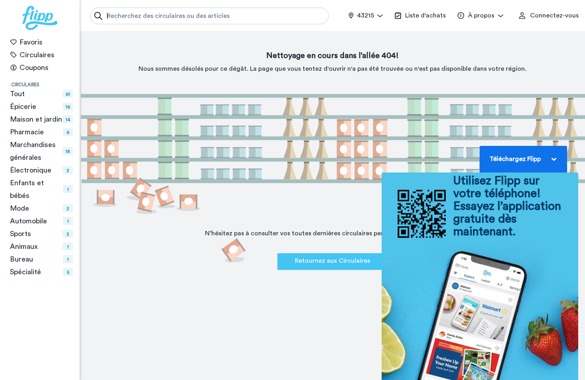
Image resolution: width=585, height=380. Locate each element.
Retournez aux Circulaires (332, 261)
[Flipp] (40, 18)
